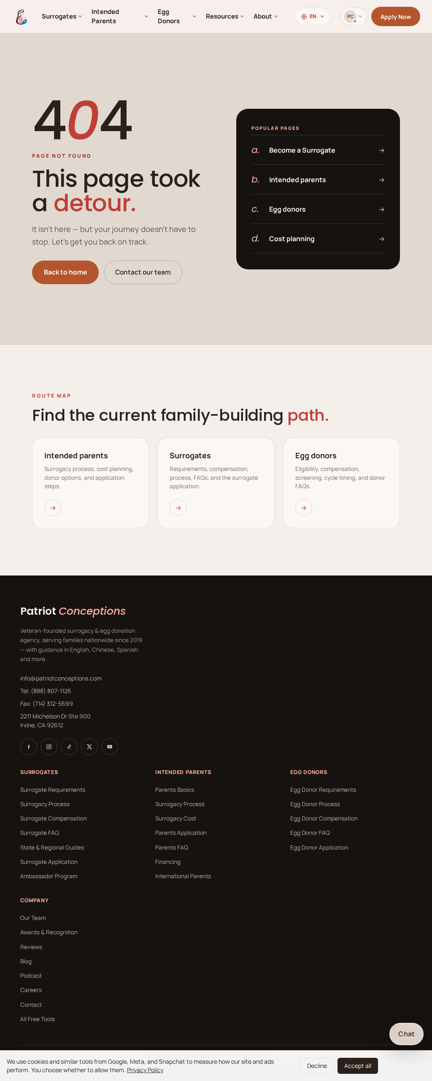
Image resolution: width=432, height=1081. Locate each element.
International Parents (183, 876)
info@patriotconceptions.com (61, 678)
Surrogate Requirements (52, 789)
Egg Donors (169, 16)
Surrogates (59, 16)
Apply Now (396, 17)
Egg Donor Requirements (323, 789)
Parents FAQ (171, 847)
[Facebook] (28, 746)
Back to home (65, 272)
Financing (168, 862)
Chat (406, 1033)
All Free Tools (37, 1019)
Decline (317, 1066)
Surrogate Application (49, 862)
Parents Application (181, 832)
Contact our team (143, 272)
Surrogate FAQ (39, 832)
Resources (222, 16)
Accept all (357, 1066)
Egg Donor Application (319, 847)
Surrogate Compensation (53, 818)
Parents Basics (174, 789)
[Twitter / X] (89, 746)
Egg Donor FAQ (310, 832)
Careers (31, 990)
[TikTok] (69, 746)
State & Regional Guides (52, 847)
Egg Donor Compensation (324, 818)
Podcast (31, 975)
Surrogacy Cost (175, 818)
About (263, 16)
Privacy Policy (145, 1070)
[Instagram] (48, 746)
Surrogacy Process (45, 804)
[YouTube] (109, 746)
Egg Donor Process (315, 804)
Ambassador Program (48, 876)
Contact (31, 1004)
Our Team (33, 918)
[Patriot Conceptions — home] (21, 16)
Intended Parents (105, 16)
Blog (26, 961)
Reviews (31, 947)
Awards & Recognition (49, 932)
